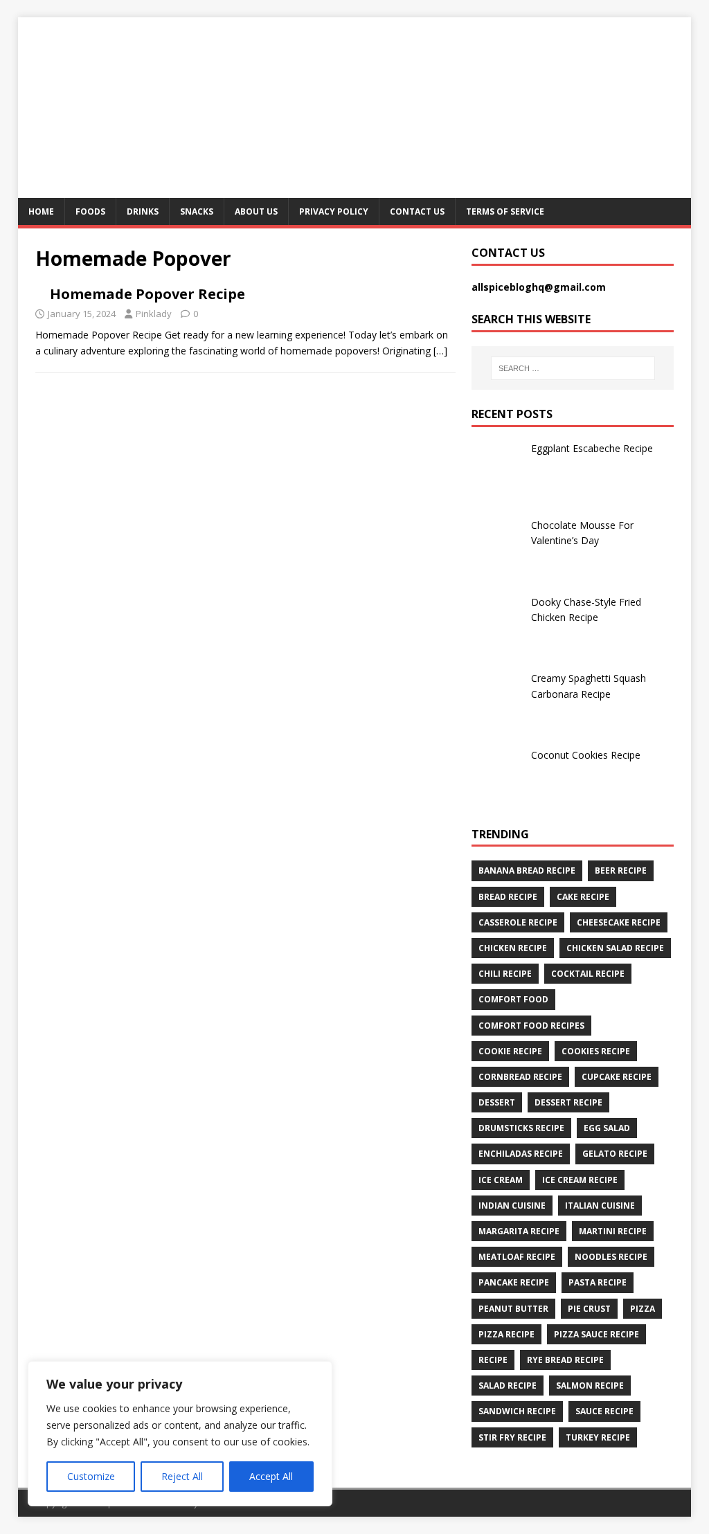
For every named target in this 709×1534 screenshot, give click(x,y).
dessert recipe (568, 1102)
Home (41, 211)
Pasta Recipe (597, 1282)
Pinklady (154, 313)
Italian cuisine (600, 1205)
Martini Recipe (613, 1231)
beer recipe (621, 870)
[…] (440, 350)
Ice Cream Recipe (580, 1180)
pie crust (589, 1309)
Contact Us (417, 211)
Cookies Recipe (596, 1051)
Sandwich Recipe (517, 1411)
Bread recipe (507, 897)
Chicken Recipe (512, 948)
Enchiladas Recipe (520, 1153)
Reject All (182, 1476)
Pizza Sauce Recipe (596, 1334)
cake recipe (583, 897)
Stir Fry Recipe (512, 1437)
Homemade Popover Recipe (147, 294)
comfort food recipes (531, 1025)
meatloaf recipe (516, 1257)
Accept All (271, 1476)
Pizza (642, 1309)
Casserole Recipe (517, 922)
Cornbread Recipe (520, 1077)
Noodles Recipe (611, 1257)
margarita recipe (518, 1231)
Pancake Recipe (513, 1282)
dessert (496, 1102)
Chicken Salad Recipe (615, 948)
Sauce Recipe (604, 1411)
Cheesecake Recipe (619, 922)
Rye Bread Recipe (565, 1360)
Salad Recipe (507, 1385)
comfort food (513, 999)
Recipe (493, 1360)
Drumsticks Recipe (521, 1128)
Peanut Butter (513, 1309)
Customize (91, 1476)
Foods (90, 211)
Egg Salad (607, 1128)
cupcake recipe (617, 1077)
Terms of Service (505, 211)
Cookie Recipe (510, 1051)
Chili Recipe (505, 974)
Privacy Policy (333, 211)
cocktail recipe (588, 974)
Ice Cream (500, 1180)
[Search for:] (573, 368)
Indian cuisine (512, 1205)
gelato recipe (614, 1153)
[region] (180, 1433)
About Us (256, 211)
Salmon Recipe (590, 1385)
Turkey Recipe (598, 1437)
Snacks (196, 211)
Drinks (143, 211)
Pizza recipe (506, 1334)
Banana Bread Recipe (526, 870)
